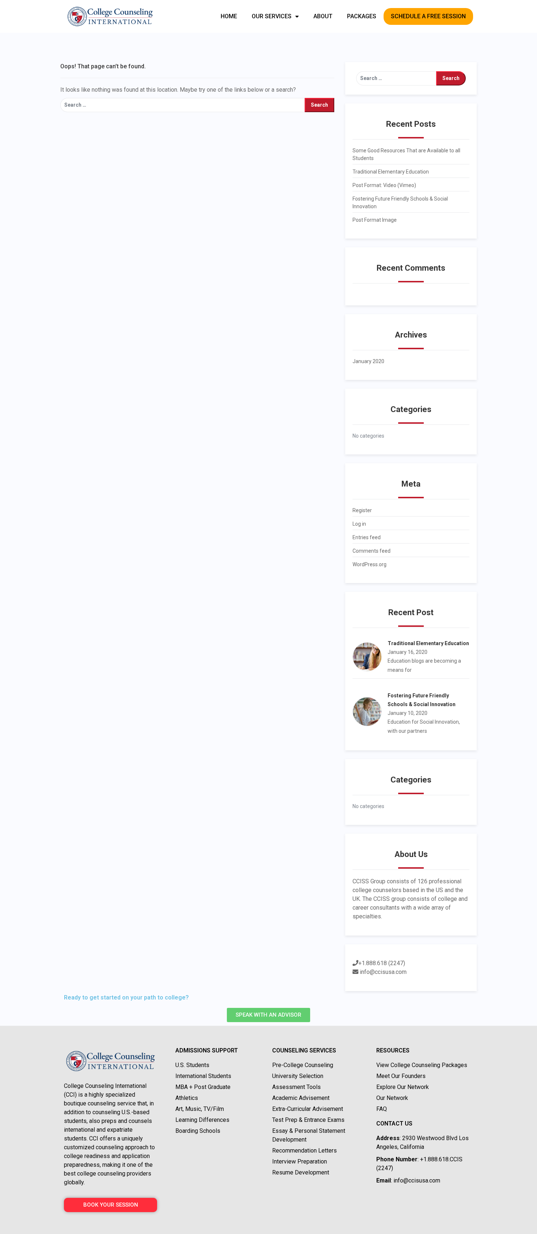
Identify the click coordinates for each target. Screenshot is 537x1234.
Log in (359, 524)
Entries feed (367, 537)
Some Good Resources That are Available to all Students (406, 154)
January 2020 (368, 361)
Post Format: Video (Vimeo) (384, 185)
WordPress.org (369, 564)
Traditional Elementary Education (391, 172)
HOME (229, 16)
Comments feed (372, 551)
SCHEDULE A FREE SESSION (428, 16)
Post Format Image (375, 220)
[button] (268, 1015)
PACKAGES (361, 16)
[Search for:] (182, 105)
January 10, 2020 (407, 713)
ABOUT (322, 16)
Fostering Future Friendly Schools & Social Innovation (400, 202)
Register (362, 510)
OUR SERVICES (272, 16)
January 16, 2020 (407, 652)
